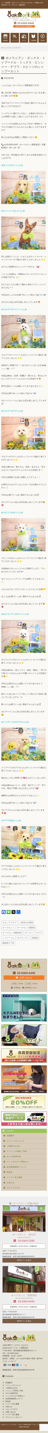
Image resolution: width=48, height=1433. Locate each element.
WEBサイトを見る (24, 1260)
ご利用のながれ (13, 1146)
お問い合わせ (25, 977)
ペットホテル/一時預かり (18, 1162)
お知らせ (10, 1183)
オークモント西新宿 (26, 928)
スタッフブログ (9, 922)
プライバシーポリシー (14, 1417)
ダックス (29, 933)
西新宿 (35, 938)
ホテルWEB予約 (14, 1157)
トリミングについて (15, 1141)
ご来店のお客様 (26, 922)
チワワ (39, 933)
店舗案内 (10, 1136)
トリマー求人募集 (14, 1177)
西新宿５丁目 (8, 943)
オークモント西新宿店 (12, 933)
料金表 (9, 1172)
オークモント (8, 928)
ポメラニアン (23, 938)
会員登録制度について (16, 1167)
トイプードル (8, 938)
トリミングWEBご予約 (17, 1151)
